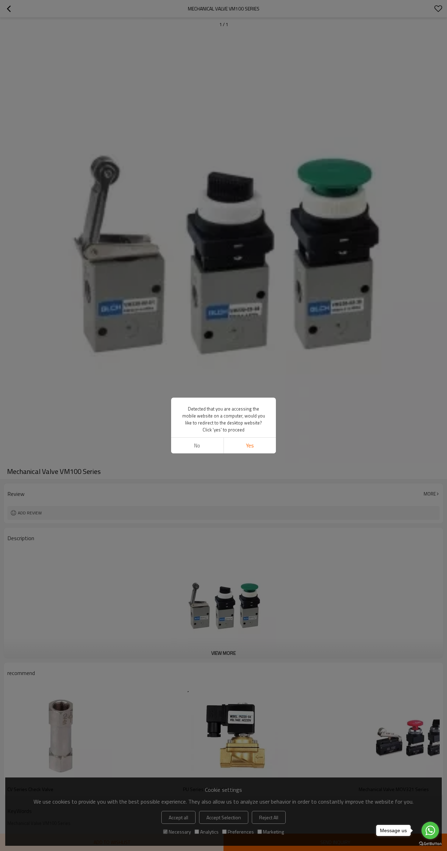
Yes (250, 446)
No (197, 446)
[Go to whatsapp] (430, 830)
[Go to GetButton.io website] (430, 844)
